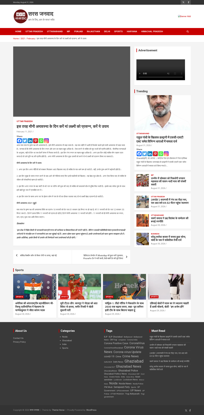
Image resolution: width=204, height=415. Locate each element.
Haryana (132, 31)
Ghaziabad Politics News (115, 374)
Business (155, 234)
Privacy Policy (19, 342)
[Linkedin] (30, 140)
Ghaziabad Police (128, 370)
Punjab (78, 31)
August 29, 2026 (112, 314)
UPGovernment (123, 391)
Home (18, 31)
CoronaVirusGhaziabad (113, 348)
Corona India (132, 340)
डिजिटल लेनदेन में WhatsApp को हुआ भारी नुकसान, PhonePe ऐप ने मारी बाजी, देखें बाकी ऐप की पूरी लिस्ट (103, 257)
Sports (118, 31)
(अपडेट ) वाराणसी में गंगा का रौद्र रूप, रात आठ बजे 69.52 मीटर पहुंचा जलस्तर (170, 201)
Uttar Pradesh (34, 31)
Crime (118, 356)
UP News (135, 390)
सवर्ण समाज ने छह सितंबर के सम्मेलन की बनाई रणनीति (169, 220)
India (64, 344)
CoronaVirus (137, 343)
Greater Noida (114, 377)
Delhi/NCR (108, 362)
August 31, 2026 (143, 145)
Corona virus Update (127, 352)
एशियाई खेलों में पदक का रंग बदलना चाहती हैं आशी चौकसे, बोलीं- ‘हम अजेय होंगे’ (169, 305)
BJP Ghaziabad (116, 337)
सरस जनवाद (40, 14)
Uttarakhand (55, 31)
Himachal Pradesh (152, 31)
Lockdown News (130, 380)
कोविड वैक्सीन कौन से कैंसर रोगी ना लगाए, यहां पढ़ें (38, 255)
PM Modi (108, 387)
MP (68, 31)
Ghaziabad (67, 340)
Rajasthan (93, 31)
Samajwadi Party (122, 387)
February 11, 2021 (24, 132)
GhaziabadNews (110, 371)
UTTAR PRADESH (117, 394)
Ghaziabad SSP (133, 374)
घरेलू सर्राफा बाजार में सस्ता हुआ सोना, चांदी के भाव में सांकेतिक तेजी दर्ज (168, 238)
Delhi (107, 31)
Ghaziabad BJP (109, 367)
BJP (106, 337)
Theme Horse (58, 410)
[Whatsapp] (41, 140)
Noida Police (138, 384)
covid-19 (109, 356)
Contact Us (18, 338)
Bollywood (128, 337)
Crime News (130, 356)
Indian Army (130, 377)
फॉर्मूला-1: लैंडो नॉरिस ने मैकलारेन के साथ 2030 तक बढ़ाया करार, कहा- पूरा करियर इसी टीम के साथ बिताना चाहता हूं (124, 307)
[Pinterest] (35, 140)
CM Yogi (113, 340)
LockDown (118, 380)
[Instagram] (46, 140)
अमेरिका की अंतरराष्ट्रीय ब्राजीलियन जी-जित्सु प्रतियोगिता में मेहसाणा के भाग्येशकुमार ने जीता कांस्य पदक (34, 307)
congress (122, 340)
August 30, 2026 (158, 225)
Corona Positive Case (116, 343)
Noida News (125, 383)
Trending (142, 91)
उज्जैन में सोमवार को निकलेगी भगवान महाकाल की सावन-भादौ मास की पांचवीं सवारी (168, 181)
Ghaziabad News (128, 366)
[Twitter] (24, 140)
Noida (64, 337)
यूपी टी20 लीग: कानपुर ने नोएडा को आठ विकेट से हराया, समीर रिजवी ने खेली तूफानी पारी (78, 307)
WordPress (91, 410)
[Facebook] (19, 140)
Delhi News (118, 362)
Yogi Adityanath (132, 394)
